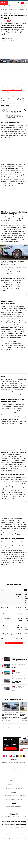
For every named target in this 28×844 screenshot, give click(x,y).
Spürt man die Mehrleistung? (10, 88)
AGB (11, 780)
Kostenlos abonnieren (10, 748)
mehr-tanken (6, 834)
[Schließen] (25, 110)
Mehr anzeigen (13, 728)
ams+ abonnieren (8, 766)
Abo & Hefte (19, 799)
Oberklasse (20, 5)
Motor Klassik (15, 795)
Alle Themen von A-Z (16, 776)
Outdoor (3, 838)
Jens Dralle (10, 38)
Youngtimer (22, 795)
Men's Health (13, 834)
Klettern (21, 831)
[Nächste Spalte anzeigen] (25, 590)
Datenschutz (9, 784)
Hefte (12, 0)
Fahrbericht (5, 92)
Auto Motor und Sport (14, 827)
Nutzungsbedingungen (18, 780)
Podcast (10, 762)
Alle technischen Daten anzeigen (14, 643)
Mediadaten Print (18, 806)
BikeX (22, 827)
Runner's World (15, 838)
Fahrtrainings (4, 762)
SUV (15, 5)
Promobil (8, 838)
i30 (13, 97)
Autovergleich (22, 762)
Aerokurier (6, 827)
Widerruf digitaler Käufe (14, 769)
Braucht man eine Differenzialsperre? (12, 90)
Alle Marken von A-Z (6, 776)
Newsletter (16, 762)
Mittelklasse (10, 5)
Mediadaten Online (10, 806)
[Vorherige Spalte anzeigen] (2, 590)
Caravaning (6, 831)
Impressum (6, 780)
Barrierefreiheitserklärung (11, 788)
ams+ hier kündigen (18, 766)
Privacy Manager (16, 784)
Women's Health (23, 838)
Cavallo (11, 831)
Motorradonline (20, 834)
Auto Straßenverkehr (10, 799)
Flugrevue (16, 831)
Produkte (16, 0)
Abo (22, 2)
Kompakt (3, 5)
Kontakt (23, 776)
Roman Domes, (4, 38)
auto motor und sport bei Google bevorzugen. (14, 117)
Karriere (20, 788)
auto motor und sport (7, 795)
